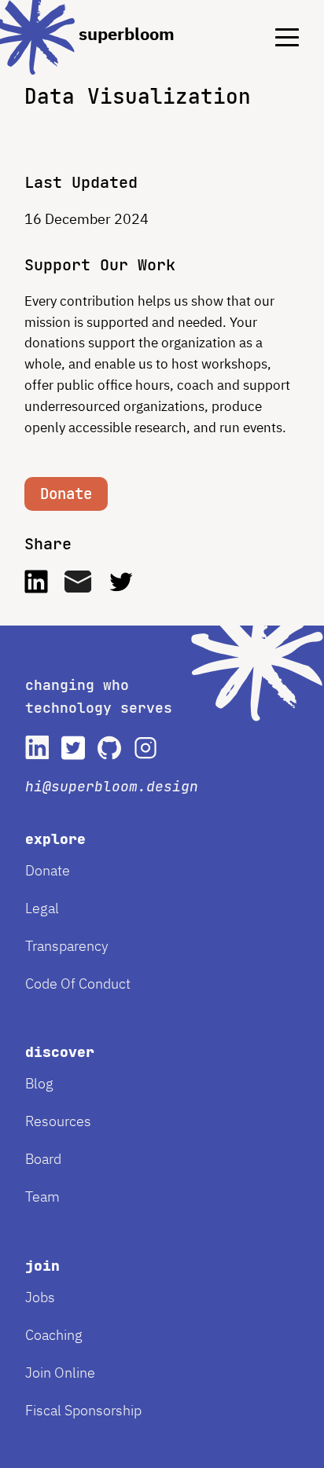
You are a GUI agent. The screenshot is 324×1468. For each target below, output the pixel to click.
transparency (67, 946)
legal (42, 908)
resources (58, 1121)
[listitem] (37, 748)
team (42, 1196)
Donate (66, 494)
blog (39, 1083)
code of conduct (78, 983)
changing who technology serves (98, 696)
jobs (40, 1297)
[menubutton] (275, 24)
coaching (54, 1335)
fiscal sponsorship (83, 1410)
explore (55, 839)
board (43, 1159)
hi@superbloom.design (111, 786)
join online (60, 1372)
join (42, 1266)
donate (47, 870)
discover (59, 1052)
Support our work (99, 265)
